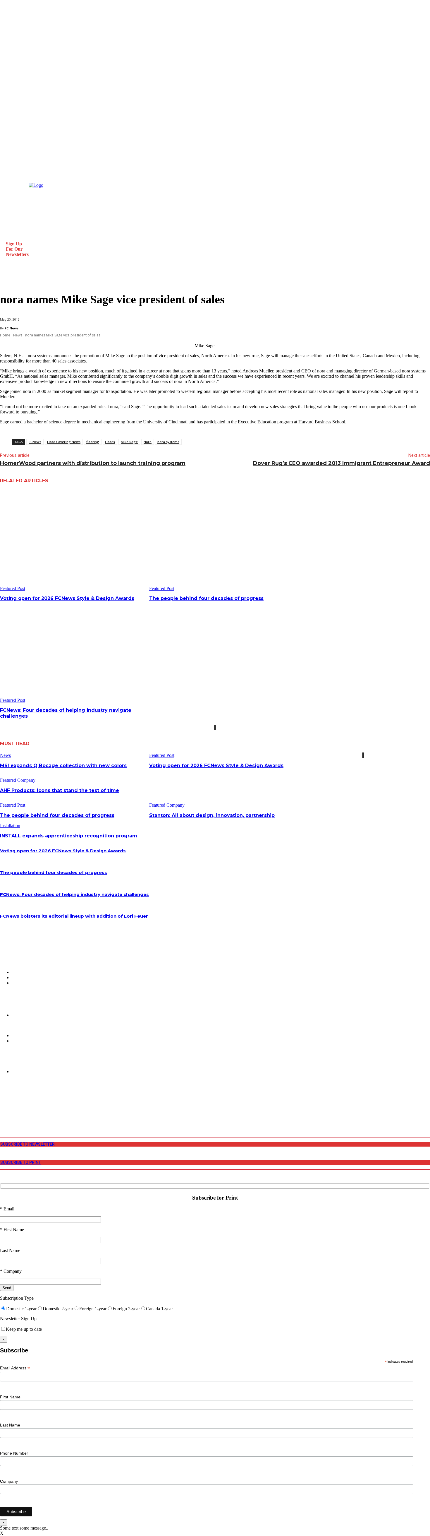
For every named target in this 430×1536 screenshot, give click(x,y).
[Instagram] (3, 1101)
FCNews (35, 441)
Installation (10, 825)
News (17, 335)
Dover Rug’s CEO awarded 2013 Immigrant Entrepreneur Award (341, 463)
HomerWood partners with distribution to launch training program (92, 463)
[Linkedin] (3, 1106)
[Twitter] (3, 1111)
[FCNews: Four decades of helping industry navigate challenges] (72, 652)
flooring (92, 441)
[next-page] (215, 727)
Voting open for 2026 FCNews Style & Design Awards (67, 598)
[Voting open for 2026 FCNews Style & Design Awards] (72, 540)
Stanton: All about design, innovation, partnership (212, 815)
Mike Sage (129, 441)
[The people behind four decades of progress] (221, 540)
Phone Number (14, 1453)
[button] (7, 279)
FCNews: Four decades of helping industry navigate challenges (74, 894)
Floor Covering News (63, 441)
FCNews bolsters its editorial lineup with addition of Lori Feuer (74, 916)
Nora (148, 441)
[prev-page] (214, 727)
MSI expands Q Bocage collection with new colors (63, 765)
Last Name (10, 1425)
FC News (11, 328)
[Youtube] (3, 1116)
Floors (110, 441)
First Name (10, 1397)
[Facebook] (3, 1096)
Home (5, 335)
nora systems (168, 441)
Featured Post (12, 588)
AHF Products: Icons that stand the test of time (59, 790)
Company (9, 1481)
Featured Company (17, 780)
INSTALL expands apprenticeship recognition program (68, 836)
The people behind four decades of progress (206, 598)
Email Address (15, 1368)
